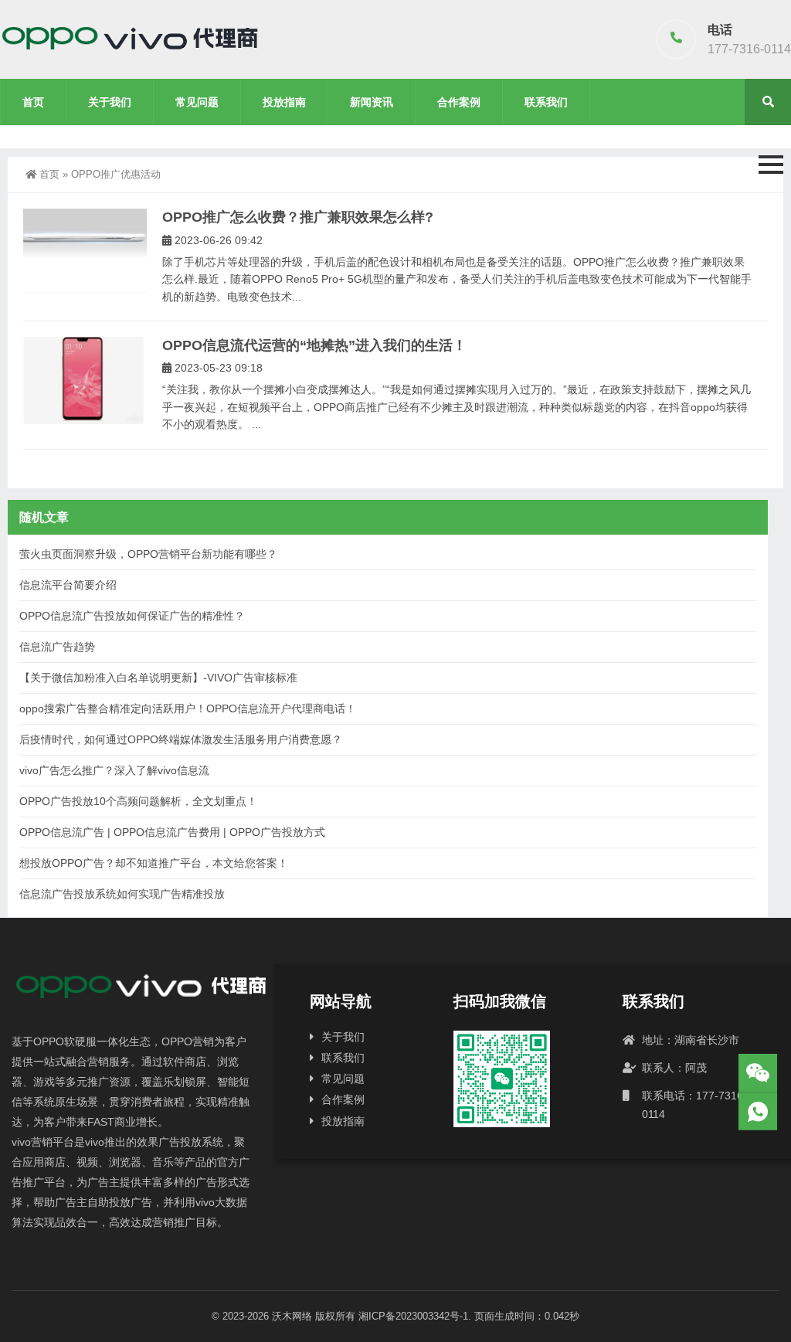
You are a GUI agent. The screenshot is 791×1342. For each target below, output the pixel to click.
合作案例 (458, 102)
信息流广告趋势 (57, 646)
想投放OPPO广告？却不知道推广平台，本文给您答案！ (153, 863)
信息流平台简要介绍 (68, 585)
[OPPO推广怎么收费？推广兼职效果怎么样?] (85, 251)
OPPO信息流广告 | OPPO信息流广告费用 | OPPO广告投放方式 (172, 832)
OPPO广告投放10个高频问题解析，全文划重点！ (138, 801)
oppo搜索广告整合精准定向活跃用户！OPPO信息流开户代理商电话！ (187, 708)
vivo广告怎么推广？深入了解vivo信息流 (114, 770)
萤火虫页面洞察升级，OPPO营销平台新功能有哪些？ (148, 554)
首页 (33, 102)
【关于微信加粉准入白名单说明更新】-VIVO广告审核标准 (158, 677)
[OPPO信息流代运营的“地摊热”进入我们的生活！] (85, 380)
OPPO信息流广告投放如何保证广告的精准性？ (132, 616)
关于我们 (109, 102)
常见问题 (197, 102)
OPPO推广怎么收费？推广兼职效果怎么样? (297, 217)
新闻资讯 (371, 102)
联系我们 (546, 102)
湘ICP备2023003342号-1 (413, 1316)
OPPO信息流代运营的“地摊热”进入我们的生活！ (314, 345)
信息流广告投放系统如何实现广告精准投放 (122, 894)
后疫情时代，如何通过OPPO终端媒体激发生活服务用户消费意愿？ (180, 739)
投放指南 (284, 102)
